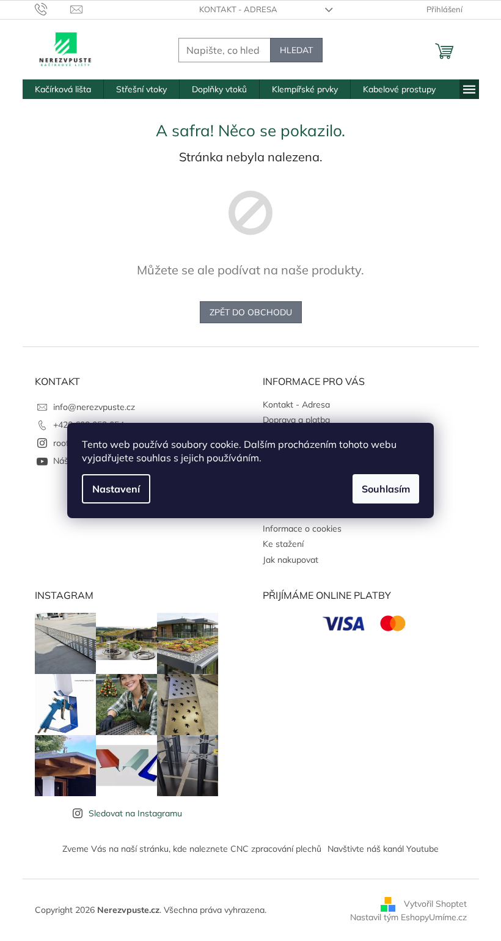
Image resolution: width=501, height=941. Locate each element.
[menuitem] (63, 89)
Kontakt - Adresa (238, 9)
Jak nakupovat (290, 559)
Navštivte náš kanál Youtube (383, 848)
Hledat (296, 50)
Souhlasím (386, 489)
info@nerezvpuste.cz (94, 406)
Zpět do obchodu (251, 312)
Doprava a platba (296, 419)
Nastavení (116, 489)
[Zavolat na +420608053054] (53, 8)
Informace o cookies (302, 528)
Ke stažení (283, 543)
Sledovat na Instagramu (135, 813)
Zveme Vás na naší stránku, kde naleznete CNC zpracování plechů (191, 848)
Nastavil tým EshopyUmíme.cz (408, 917)
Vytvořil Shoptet (435, 903)
